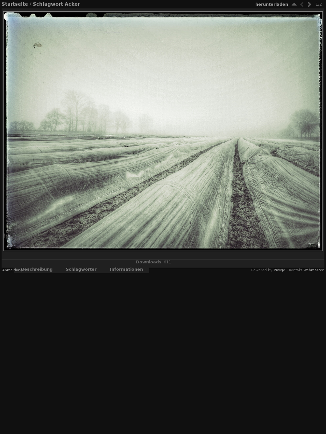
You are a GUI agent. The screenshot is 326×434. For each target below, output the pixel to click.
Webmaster (313, 270)
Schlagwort (48, 4)
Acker (72, 4)
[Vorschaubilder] (294, 4)
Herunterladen (271, 4)
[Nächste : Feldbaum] (309, 4)
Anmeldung (12, 270)
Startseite (15, 4)
